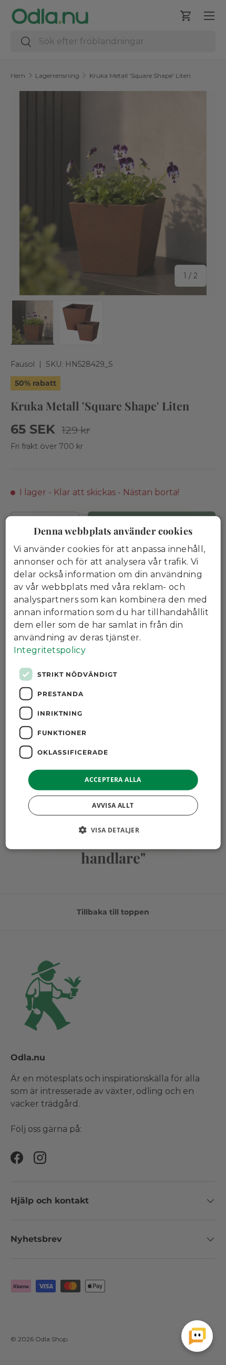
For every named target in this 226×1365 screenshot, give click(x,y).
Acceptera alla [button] (113, 779)
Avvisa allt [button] (112, 804)
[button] (113, 829)
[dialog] (113, 682)
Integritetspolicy (50, 650)
